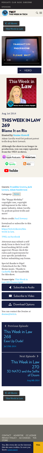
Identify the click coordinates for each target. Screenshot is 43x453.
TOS (34, 438)
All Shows (12, 23)
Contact (6, 435)
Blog (19, 2)
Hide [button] (38, 445)
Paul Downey (21, 218)
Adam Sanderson (18, 189)
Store (5, 440)
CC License (31, 435)
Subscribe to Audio (23, 287)
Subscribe (27, 2)
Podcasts (6, 2)
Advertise (18, 435)
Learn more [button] (13, 450)
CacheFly (6, 271)
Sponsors (6, 7)
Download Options (23, 304)
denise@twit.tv (9, 314)
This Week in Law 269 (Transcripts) (15, 281)
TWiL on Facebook (11, 236)
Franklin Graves (18, 187)
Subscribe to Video (24, 296)
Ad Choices (24, 438)
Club (14, 2)
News (16, 194)
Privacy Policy (9, 438)
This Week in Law (14, 29)
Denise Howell (21, 135)
